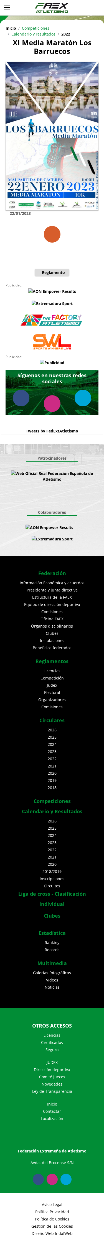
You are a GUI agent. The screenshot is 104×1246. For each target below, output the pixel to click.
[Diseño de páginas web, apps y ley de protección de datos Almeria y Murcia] (79, 527)
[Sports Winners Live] (52, 341)
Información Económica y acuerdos (52, 582)
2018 (52, 787)
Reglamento (53, 272)
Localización (52, 1118)
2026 (52, 730)
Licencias (52, 670)
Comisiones (52, 611)
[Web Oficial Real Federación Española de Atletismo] (52, 476)
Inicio (11, 28)
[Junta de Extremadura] (46, 487)
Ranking (52, 942)
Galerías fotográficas (52, 972)
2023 (52, 751)
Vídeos (52, 980)
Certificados (52, 1042)
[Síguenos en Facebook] (21, 398)
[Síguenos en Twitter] (83, 398)
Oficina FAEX (52, 618)
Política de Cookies (52, 1219)
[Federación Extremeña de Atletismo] (52, 8)
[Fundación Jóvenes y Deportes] (57, 487)
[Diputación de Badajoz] (49, 500)
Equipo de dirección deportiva (52, 604)
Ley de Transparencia (52, 1091)
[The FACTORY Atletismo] (52, 320)
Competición (52, 678)
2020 (52, 773)
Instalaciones (52, 640)
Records (52, 949)
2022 (65, 34)
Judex (52, 685)
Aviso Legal (52, 1204)
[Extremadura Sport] (52, 303)
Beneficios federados (52, 647)
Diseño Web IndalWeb (52, 1233)
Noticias (52, 987)
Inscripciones (52, 878)
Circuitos (52, 885)
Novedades (52, 1084)
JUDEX (52, 1062)
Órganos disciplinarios (52, 626)
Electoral (52, 692)
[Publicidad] (52, 362)
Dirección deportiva (52, 1069)
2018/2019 (52, 871)
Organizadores (52, 699)
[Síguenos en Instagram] (52, 403)
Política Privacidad (52, 1211)
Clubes (52, 633)
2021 (52, 766)
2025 (52, 737)
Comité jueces (52, 1076)
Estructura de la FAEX (52, 597)
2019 (52, 780)
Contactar (52, 1111)
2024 (52, 744)
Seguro (52, 1049)
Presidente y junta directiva (52, 590)
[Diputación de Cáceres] (55, 500)
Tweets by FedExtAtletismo (52, 431)
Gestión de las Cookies (52, 1226)
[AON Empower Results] (52, 291)
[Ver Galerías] (52, 234)
